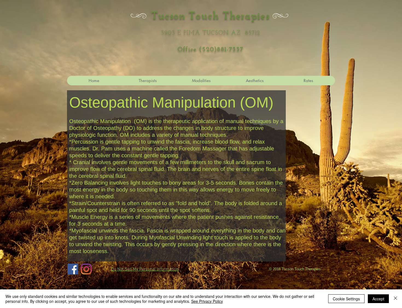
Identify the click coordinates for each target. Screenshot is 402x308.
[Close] (395, 299)
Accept (378, 298)
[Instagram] (86, 269)
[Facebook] (73, 269)
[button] (254, 80)
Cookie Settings (346, 298)
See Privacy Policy (207, 301)
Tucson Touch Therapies (210, 16)
